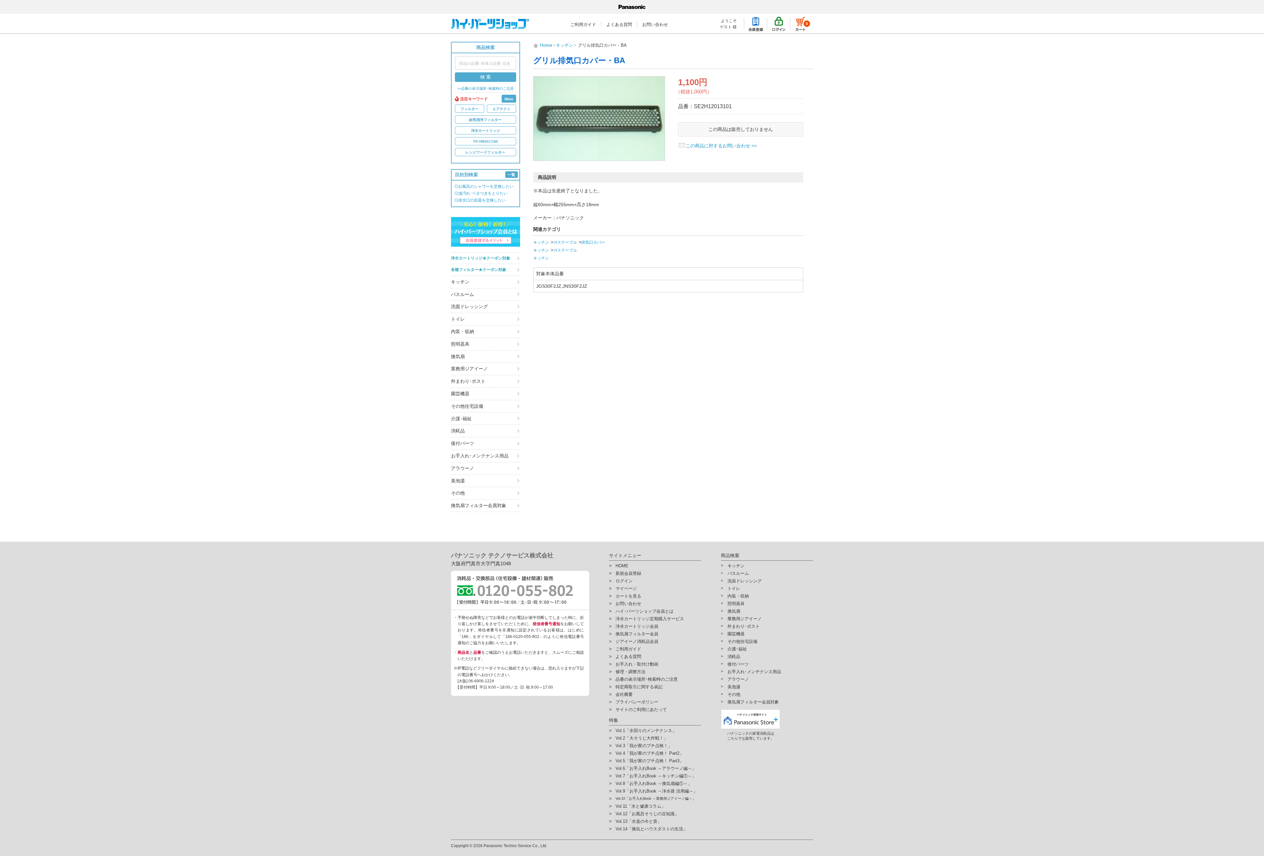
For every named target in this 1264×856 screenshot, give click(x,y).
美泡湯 (458, 480)
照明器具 (460, 344)
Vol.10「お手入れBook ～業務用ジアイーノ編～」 (656, 798)
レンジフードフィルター (485, 152)
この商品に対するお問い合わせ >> (721, 145)
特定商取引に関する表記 (639, 686)
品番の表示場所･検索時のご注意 (647, 679)
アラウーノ (462, 468)
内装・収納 (462, 331)
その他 (458, 493)
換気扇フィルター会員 (637, 633)
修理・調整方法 (630, 671)
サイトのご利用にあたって (641, 709)
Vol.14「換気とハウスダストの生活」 (651, 828)
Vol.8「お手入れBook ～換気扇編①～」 (654, 783)
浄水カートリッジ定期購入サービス (650, 618)
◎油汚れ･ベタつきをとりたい (481, 193)
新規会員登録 (628, 573)
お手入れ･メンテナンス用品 (480, 455)
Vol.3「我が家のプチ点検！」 (644, 745)
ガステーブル (565, 242)
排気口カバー (593, 242)
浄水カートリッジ (485, 131)
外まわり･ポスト (468, 381)
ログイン (624, 580)
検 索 (485, 77)
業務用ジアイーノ (469, 368)
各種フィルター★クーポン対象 (478, 269)
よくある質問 (619, 24)
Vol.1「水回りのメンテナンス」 (646, 730)
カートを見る (628, 596)
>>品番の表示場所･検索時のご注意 (485, 88)
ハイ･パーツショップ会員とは (644, 611)
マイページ (626, 588)
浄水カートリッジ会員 (637, 626)
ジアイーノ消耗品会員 (637, 641)
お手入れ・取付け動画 (637, 664)
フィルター (470, 109)
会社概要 (624, 694)
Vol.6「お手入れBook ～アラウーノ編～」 (656, 768)
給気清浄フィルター (485, 120)
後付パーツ (462, 443)
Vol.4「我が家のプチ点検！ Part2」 (650, 753)
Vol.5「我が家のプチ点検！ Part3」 (650, 760)
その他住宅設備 (467, 406)
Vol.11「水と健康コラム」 (641, 806)
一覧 (511, 175)
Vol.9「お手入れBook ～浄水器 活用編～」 (657, 791)
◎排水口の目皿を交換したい (480, 200)
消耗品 (458, 430)
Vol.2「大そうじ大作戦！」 (642, 738)
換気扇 (458, 356)
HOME (622, 565)
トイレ (458, 319)
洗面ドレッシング (469, 306)
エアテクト (501, 109)
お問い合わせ (655, 24)
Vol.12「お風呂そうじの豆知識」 (647, 813)
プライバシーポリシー (637, 701)
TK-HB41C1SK (485, 141)
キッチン (460, 281)
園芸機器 (460, 393)
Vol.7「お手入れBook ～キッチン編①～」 (656, 775)
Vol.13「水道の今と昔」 (639, 821)
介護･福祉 (461, 418)
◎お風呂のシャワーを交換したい (484, 186)
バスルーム (462, 294)
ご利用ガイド (583, 24)
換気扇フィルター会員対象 (478, 505)
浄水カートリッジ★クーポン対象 (480, 258)
